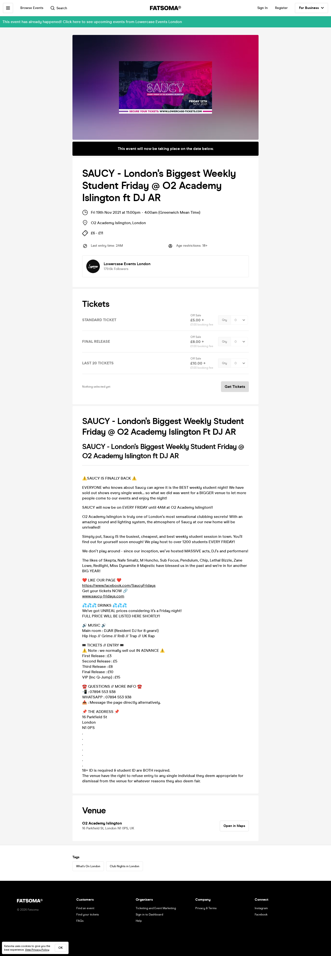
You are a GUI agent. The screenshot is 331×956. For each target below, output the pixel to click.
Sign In (262, 8)
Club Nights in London (124, 866)
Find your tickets (87, 914)
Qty (224, 320)
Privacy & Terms (206, 908)
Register (281, 8)
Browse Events (31, 8)
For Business (309, 8)
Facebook (261, 914)
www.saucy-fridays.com (103, 596)
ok (60, 947)
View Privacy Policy (37, 949)
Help (139, 921)
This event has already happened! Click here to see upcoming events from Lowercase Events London (92, 21)
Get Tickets (235, 386)
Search (61, 8)
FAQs (80, 921)
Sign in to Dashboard (149, 914)
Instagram (261, 908)
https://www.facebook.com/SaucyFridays (119, 585)
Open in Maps (234, 826)
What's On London (88, 866)
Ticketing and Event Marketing (156, 908)
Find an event (85, 908)
